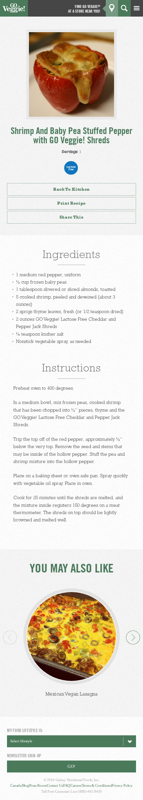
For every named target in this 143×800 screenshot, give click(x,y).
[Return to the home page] (14, 11)
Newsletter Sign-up (24, 755)
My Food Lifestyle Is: (25, 730)
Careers (76, 785)
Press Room (37, 785)
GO (131, 25)
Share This (72, 217)
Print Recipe (71, 203)
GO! (71, 766)
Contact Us (55, 785)
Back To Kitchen (71, 189)
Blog (25, 785)
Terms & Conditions (96, 785)
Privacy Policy (121, 785)
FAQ (66, 785)
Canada (15, 785)
